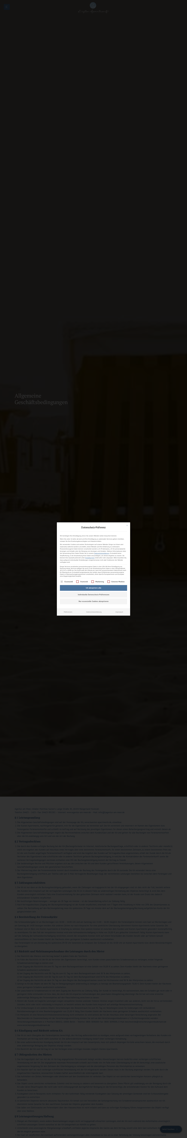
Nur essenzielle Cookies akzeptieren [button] (94, 601)
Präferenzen (68, 612)
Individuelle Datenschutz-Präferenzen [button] (93, 594)
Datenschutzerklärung (101, 553)
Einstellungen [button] (90, 558)
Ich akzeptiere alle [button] (93, 588)
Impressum (119, 612)
